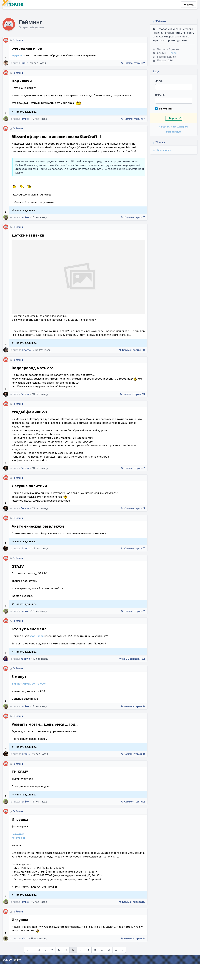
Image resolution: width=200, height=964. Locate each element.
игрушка (17, 55)
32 (133, 658)
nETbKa (25, 658)
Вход (190, 4)
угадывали (37, 636)
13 (134, 394)
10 (59, 949)
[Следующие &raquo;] (123, 950)
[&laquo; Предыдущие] (27, 950)
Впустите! (175, 118)
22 (116, 949)
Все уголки (164, 150)
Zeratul (25, 394)
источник (18, 834)
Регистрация (173, 131)
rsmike (24, 118)
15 (95, 949)
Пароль (160, 94)
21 (109, 949)
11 (66, 949)
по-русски (18, 837)
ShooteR (27, 350)
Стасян (173, 53)
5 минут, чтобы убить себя (29, 683)
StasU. (26, 548)
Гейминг (18, 40)
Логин (159, 81)
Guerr (24, 63)
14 (88, 949)
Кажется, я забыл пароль (174, 126)
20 (133, 350)
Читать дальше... (26, 111)
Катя (25, 938)
